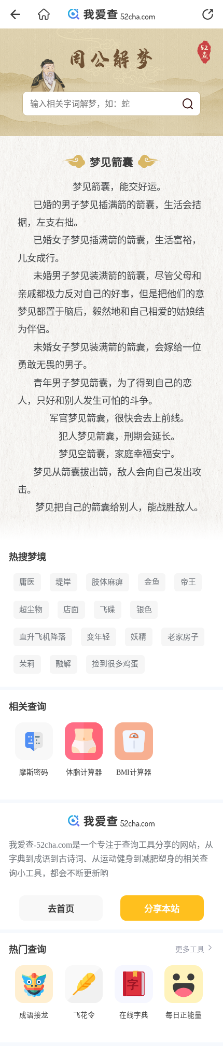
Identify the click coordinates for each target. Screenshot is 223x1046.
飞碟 (107, 609)
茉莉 (27, 664)
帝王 (188, 582)
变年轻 (98, 637)
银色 (144, 609)
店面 (71, 609)
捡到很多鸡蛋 (115, 664)
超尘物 (31, 609)
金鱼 (152, 582)
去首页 (61, 909)
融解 (63, 664)
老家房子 (183, 637)
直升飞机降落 (42, 637)
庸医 (27, 582)
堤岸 (63, 582)
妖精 (138, 637)
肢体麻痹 (107, 582)
